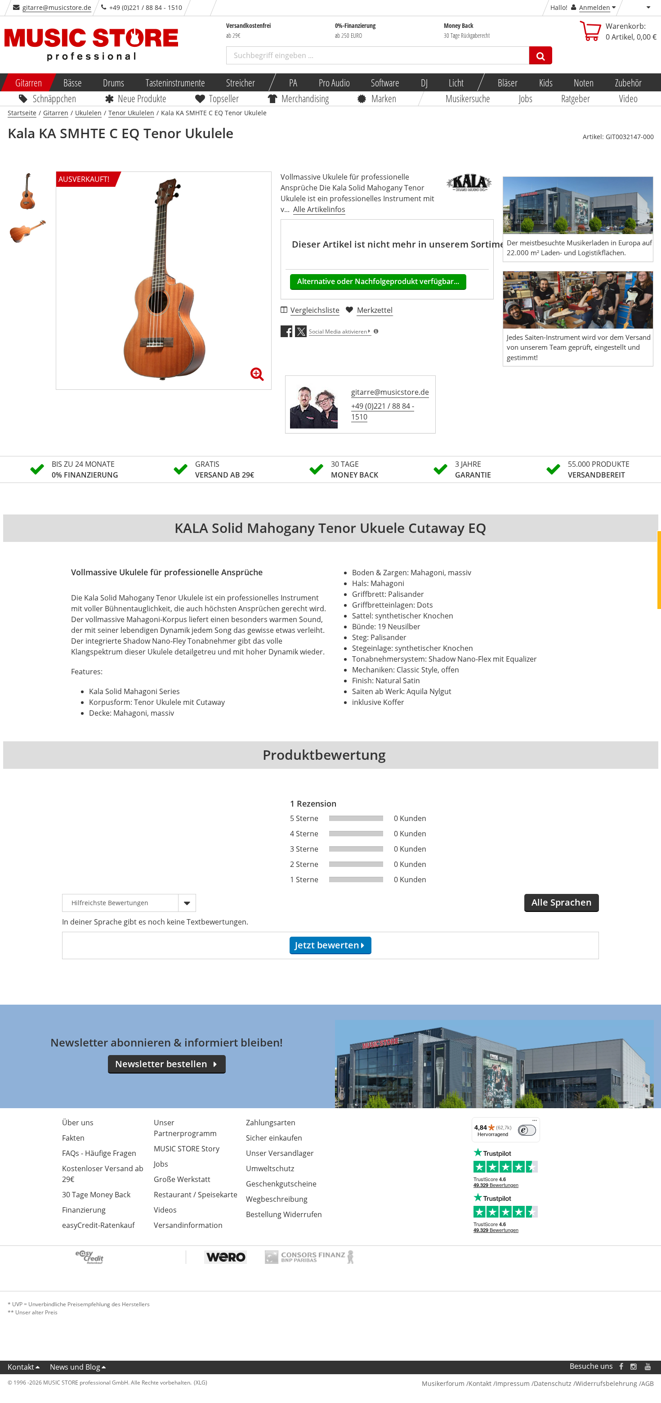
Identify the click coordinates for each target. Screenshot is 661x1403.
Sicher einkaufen (274, 1138)
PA (293, 82)
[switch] (527, 1130)
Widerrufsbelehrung (606, 1383)
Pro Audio (333, 82)
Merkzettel (375, 310)
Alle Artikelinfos (319, 209)
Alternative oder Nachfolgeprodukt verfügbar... (378, 281)
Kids (545, 82)
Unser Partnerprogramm (185, 1128)
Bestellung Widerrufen (284, 1214)
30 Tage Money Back (96, 1195)
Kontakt (21, 1367)
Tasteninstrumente (175, 82)
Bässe (72, 82)
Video (628, 98)
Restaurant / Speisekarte (195, 1195)
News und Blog (75, 1367)
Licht (456, 82)
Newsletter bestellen (161, 1064)
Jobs (525, 98)
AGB (647, 1383)
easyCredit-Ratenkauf (98, 1225)
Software (385, 82)
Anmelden (594, 7)
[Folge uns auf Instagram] (634, 1366)
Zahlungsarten (270, 1123)
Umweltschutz (270, 1168)
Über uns (78, 1123)
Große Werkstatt (182, 1179)
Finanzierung (84, 1210)
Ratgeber (576, 98)
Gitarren (28, 82)
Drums (113, 82)
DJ (423, 82)
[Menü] (534, 1122)
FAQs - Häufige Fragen (99, 1153)
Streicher (240, 82)
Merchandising (305, 98)
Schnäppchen (54, 98)
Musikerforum (443, 1383)
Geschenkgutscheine (281, 1184)
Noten (584, 82)
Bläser (508, 82)
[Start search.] (540, 55)
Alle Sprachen (561, 902)
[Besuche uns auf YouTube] (648, 1366)
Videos (165, 1210)
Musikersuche (468, 98)
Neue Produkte (142, 98)
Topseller (224, 98)
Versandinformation (188, 1225)
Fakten (73, 1138)
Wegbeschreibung (277, 1199)
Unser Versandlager (280, 1153)
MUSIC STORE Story (186, 1149)
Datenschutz (553, 1383)
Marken (383, 98)
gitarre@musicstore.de (56, 7)
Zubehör (628, 82)
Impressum (513, 1383)
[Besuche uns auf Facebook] (620, 1366)
